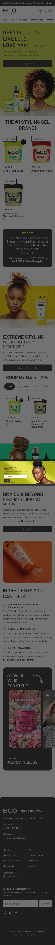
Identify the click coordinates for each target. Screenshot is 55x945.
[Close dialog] (53, 462)
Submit (6, 480)
